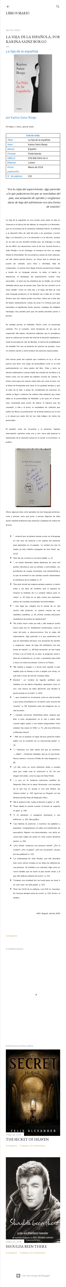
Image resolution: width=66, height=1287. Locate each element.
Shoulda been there (26, 1246)
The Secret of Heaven (27, 1139)
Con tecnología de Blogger (36, 1275)
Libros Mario (18, 13)
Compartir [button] (11, 935)
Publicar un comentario (32, 1145)
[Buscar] (58, 5)
